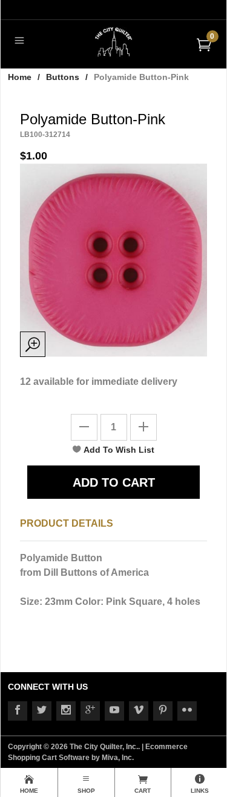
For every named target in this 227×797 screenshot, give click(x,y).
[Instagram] (66, 711)
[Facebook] (17, 711)
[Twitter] (41, 711)
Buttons (62, 77)
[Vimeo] (138, 711)
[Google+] (90, 711)
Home (19, 77)
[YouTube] (114, 711)
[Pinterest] (163, 711)
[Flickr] (187, 711)
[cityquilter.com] (113, 41)
